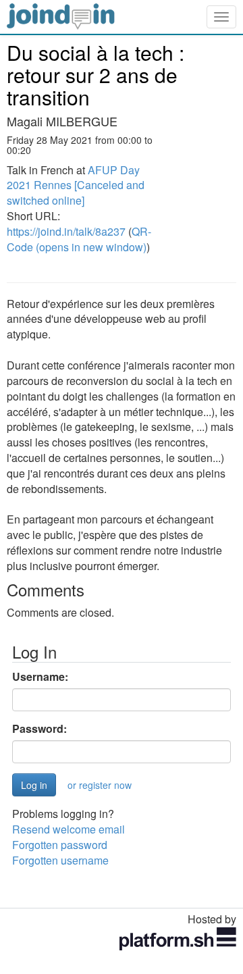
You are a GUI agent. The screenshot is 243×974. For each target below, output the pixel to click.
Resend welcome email (68, 829)
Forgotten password (59, 844)
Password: (39, 728)
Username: (40, 676)
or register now (100, 785)
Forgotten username (60, 860)
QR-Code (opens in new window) (79, 239)
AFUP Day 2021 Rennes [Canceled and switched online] (75, 185)
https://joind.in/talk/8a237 (66, 231)
